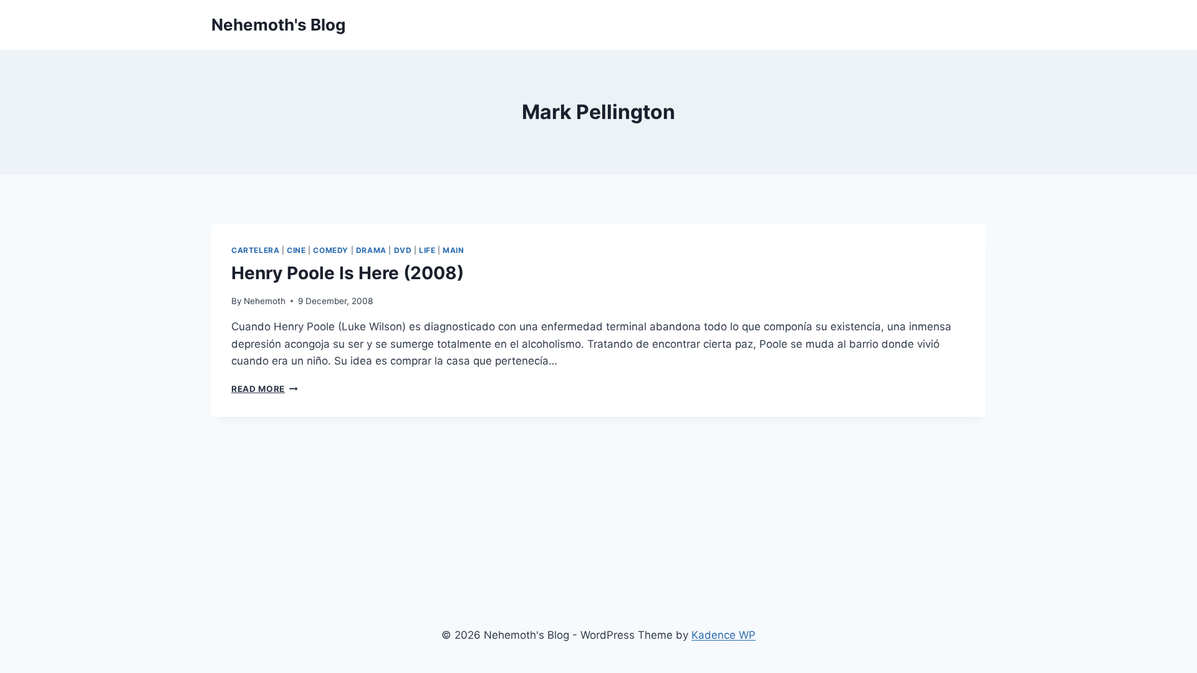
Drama (371, 250)
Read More (264, 389)
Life (427, 250)
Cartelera (255, 250)
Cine (296, 250)
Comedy (331, 250)
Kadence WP (723, 635)
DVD (403, 250)
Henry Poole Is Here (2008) (347, 273)
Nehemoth (265, 301)
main (453, 250)
